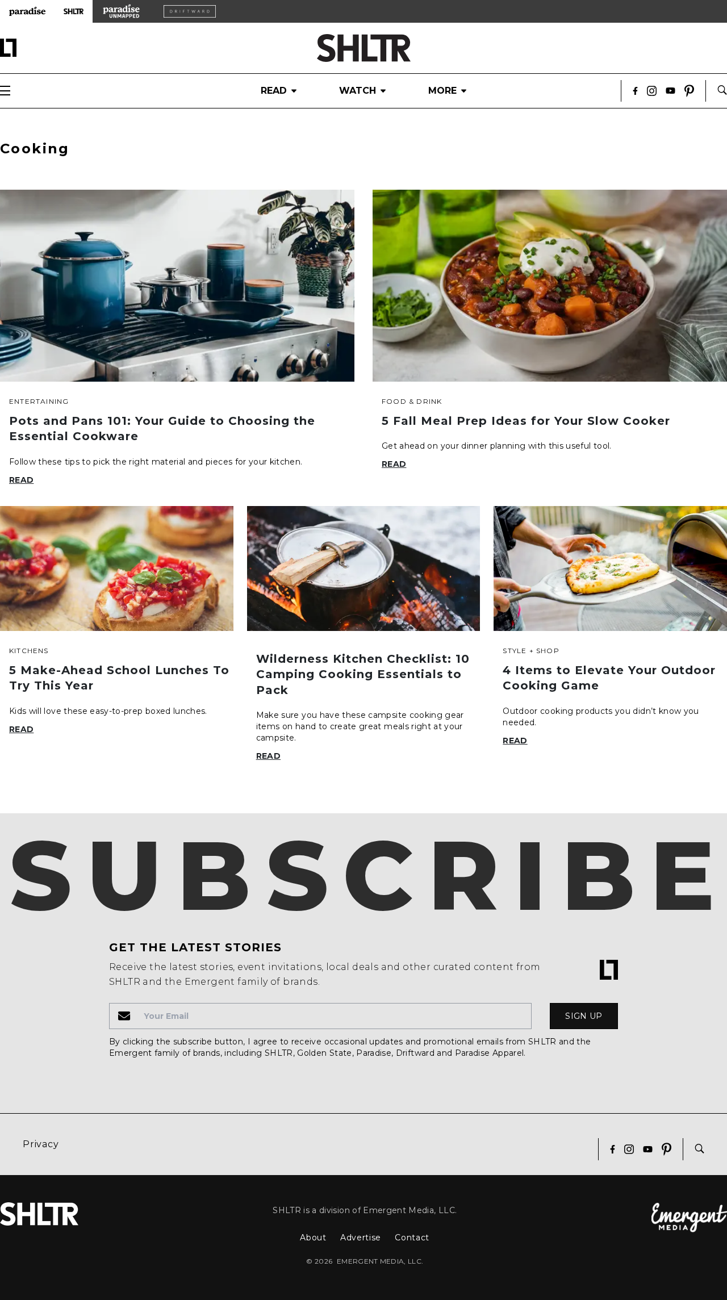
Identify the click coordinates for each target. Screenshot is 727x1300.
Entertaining (39, 401)
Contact (412, 1237)
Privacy (41, 1144)
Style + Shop (531, 650)
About (313, 1237)
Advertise (360, 1237)
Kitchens (29, 650)
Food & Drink (412, 401)
